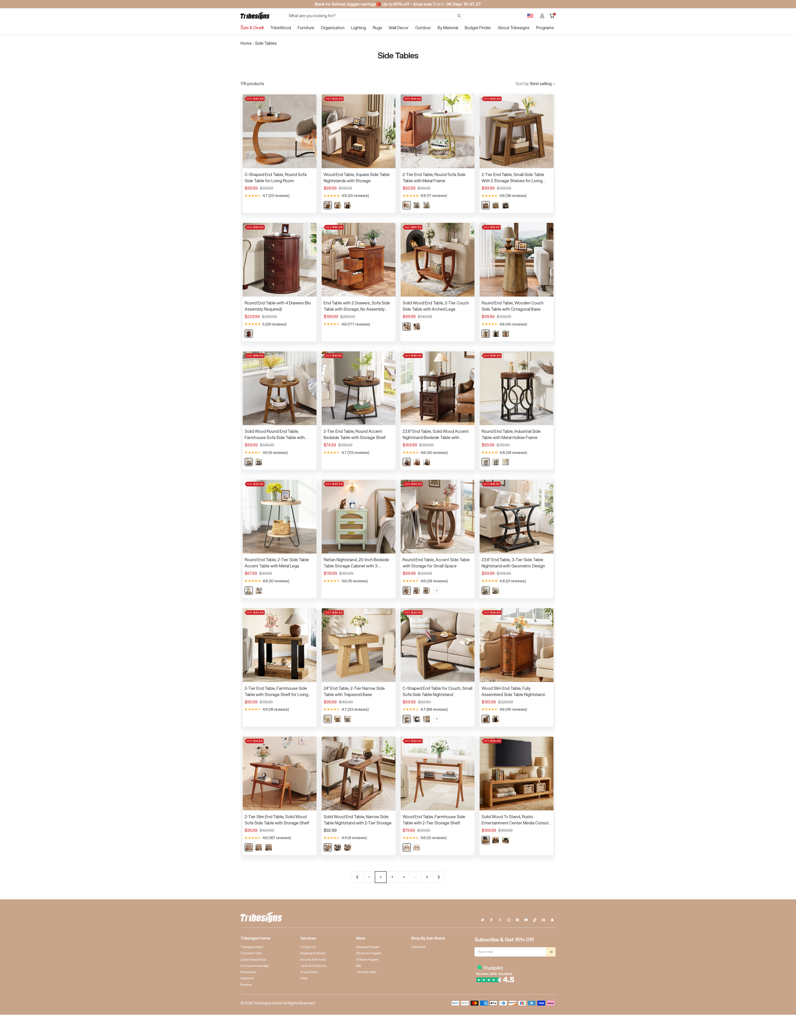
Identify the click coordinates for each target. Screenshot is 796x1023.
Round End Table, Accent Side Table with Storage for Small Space (436, 562)
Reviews (246, 984)
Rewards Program (367, 947)
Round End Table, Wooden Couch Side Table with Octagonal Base (513, 306)
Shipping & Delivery (313, 953)
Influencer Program (368, 953)
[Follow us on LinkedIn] (543, 919)
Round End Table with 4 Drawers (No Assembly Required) (278, 306)
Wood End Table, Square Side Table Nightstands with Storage (357, 177)
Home (246, 43)
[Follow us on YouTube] (526, 919)
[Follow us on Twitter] (500, 919)
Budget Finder (478, 27)
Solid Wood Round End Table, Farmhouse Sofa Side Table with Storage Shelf (275, 435)
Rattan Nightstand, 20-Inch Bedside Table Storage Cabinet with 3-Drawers (356, 563)
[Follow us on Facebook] (491, 919)
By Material (448, 27)
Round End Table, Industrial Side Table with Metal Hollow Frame (511, 434)
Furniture (306, 27)
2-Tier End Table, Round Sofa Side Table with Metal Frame (434, 177)
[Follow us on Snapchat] (552, 919)
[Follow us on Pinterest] (517, 919)
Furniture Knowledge (254, 965)
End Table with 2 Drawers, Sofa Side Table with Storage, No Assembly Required (357, 306)
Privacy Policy (309, 972)
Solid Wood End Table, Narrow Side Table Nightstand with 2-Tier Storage (358, 819)
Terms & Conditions (313, 965)
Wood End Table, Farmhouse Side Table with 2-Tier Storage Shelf (434, 819)
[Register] (551, 952)
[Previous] (357, 877)
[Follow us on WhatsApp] (482, 919)
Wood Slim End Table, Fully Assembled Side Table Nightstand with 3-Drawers (513, 692)
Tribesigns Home (251, 947)
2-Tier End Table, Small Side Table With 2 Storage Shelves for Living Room (513, 178)
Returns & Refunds (313, 959)
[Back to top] (778, 995)
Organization (333, 27)
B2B (358, 965)
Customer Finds (251, 953)
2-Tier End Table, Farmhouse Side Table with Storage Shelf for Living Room (276, 692)
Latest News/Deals (253, 959)
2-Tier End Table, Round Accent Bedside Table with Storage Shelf (355, 434)
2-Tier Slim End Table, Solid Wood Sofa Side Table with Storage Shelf (277, 819)
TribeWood (280, 27)
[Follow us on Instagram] (508, 919)
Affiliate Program (367, 959)
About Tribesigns (513, 27)
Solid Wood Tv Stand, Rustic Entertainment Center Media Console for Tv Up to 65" (516, 820)
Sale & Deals (252, 27)
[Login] (542, 15)
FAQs (303, 978)
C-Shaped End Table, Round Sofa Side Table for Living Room (276, 177)
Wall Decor (399, 27)
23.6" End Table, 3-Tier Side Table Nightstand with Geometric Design (513, 562)
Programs (545, 27)
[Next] (438, 877)
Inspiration (247, 978)
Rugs (377, 27)
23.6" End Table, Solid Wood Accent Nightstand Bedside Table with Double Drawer (435, 435)
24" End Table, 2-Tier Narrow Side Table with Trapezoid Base (354, 691)
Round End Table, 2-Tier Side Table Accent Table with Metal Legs (277, 562)
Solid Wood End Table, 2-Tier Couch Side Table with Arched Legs (436, 306)
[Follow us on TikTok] (534, 919)
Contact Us (308, 947)
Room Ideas (248, 972)
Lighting (358, 27)
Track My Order (366, 972)
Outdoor (423, 27)
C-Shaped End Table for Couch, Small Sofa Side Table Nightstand (437, 691)
